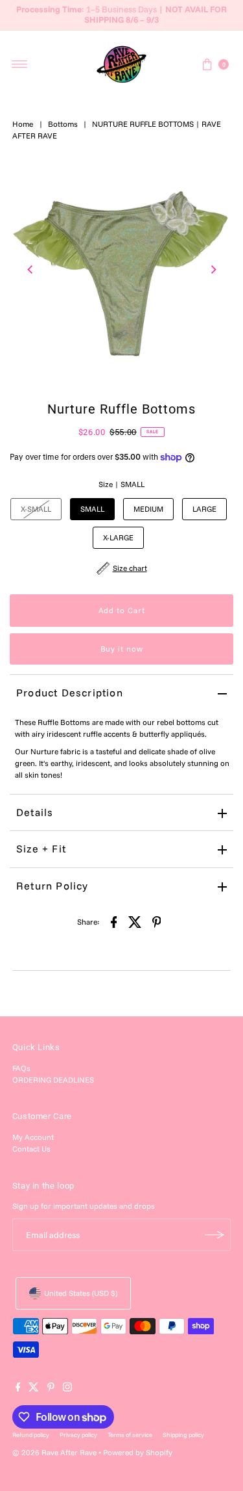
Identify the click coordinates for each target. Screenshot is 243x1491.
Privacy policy (78, 1434)
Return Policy (52, 885)
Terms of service (130, 1434)
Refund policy (30, 1434)
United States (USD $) (80, 1293)
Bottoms (63, 124)
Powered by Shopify (137, 1452)
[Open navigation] (20, 64)
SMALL (92, 509)
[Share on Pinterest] (157, 921)
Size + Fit (41, 848)
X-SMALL (36, 509)
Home (23, 124)
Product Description (69, 692)
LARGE (204, 509)
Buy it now (121, 648)
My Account (33, 1137)
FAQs (21, 1068)
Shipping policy (183, 1434)
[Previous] (30, 270)
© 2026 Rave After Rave (54, 1452)
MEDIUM (148, 509)
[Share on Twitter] (135, 921)
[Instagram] (67, 1389)
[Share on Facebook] (114, 921)
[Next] (212, 270)
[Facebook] (18, 1389)
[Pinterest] (50, 1389)
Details (34, 812)
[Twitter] (34, 1389)
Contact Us (31, 1149)
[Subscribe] (214, 1235)
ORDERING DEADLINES (53, 1080)
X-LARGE (118, 537)
